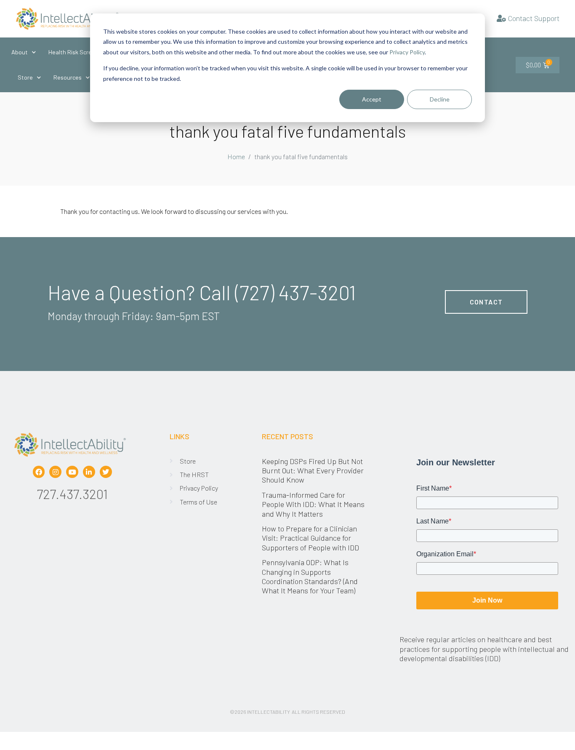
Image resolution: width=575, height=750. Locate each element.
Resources (67, 77)
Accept (371, 99)
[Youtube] (72, 472)
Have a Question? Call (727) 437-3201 (202, 292)
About (19, 52)
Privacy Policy (407, 52)
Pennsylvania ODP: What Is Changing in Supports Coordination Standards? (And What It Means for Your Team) (310, 576)
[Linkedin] (89, 472)
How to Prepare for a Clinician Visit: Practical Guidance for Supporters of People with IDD (311, 538)
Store (25, 77)
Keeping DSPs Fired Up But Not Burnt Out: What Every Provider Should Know (313, 470)
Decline (440, 99)
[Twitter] (106, 472)
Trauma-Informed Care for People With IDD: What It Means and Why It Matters (313, 504)
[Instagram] (55, 472)
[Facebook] (39, 472)
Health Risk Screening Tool (83, 52)
